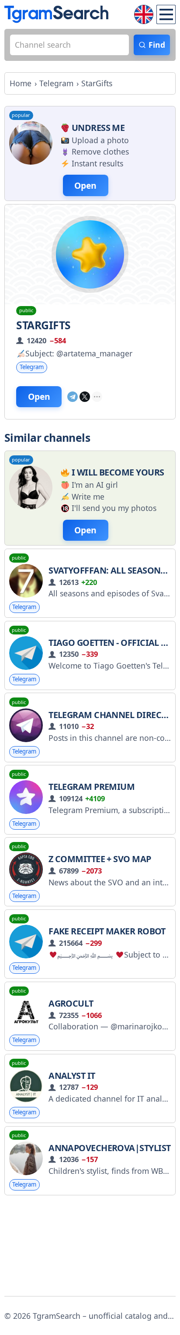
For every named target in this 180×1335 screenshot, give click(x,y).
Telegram (32, 367)
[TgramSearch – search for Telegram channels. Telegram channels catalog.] (56, 14)
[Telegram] (72, 396)
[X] (85, 396)
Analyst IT (71, 1075)
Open (39, 396)
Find (157, 44)
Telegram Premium (91, 787)
